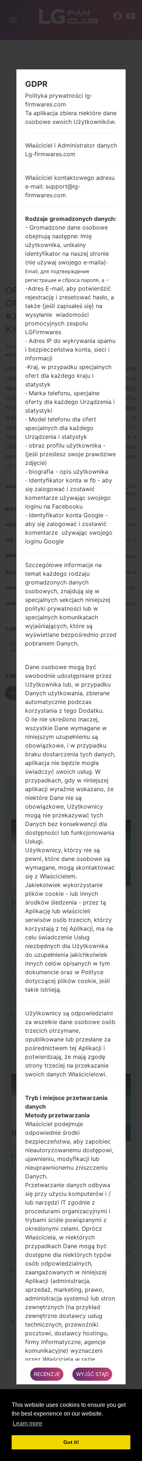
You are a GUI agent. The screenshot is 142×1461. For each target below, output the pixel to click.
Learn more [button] (27, 1423)
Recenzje (47, 1374)
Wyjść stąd (92, 1374)
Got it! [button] (71, 1442)
